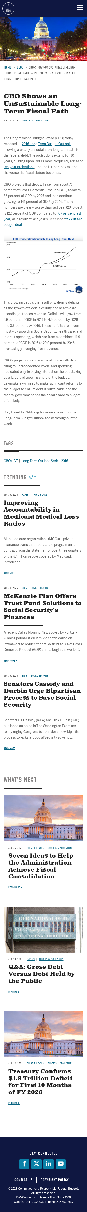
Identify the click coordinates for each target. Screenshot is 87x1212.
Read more (9, 748)
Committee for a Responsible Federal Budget (8, 8)
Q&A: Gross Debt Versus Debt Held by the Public (41, 974)
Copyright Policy (55, 1180)
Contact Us (23, 1180)
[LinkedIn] (49, 1164)
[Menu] (79, 7)
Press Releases (35, 848)
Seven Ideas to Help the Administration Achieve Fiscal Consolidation (40, 866)
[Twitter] (36, 1164)
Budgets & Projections (60, 848)
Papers (31, 959)
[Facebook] (24, 1164)
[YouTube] (61, 1164)
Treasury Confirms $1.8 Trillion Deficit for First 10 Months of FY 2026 (40, 1082)
